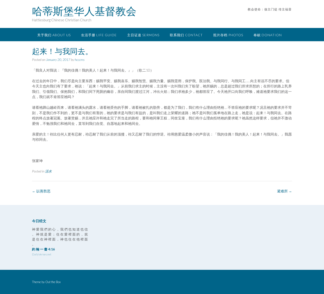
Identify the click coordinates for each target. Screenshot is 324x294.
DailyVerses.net (41, 254)
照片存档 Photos (228, 35)
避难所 (284, 191)
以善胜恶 (41, 191)
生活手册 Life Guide (99, 35)
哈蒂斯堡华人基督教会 (84, 11)
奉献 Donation (268, 35)
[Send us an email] (283, 16)
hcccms (80, 60)
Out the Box (53, 282)
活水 (48, 171)
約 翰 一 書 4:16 (43, 249)
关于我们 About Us (54, 35)
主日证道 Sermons (143, 35)
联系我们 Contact (186, 35)
